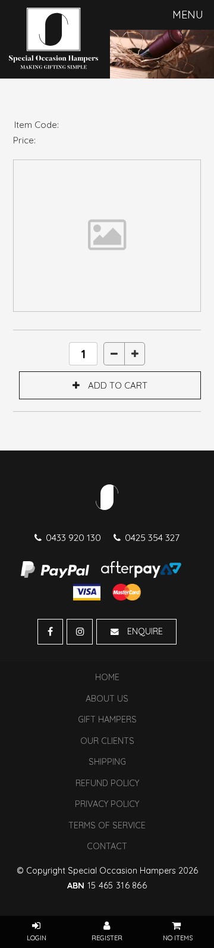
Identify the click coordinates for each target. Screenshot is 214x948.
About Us (107, 698)
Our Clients (107, 741)
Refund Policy (107, 783)
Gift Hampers (107, 719)
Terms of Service (107, 825)
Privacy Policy (107, 804)
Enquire (145, 631)
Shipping (107, 761)
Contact (107, 846)
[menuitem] (107, 678)
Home (107, 677)
